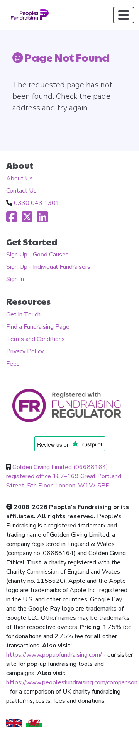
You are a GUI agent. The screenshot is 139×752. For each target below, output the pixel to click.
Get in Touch (23, 314)
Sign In (15, 279)
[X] (27, 219)
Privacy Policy (25, 351)
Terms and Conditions (35, 339)
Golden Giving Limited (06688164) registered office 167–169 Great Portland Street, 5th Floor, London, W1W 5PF (63, 476)
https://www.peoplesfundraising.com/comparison (71, 682)
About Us (19, 178)
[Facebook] (11, 219)
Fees (13, 363)
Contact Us (21, 190)
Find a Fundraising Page (38, 327)
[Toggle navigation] (123, 15)
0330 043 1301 (36, 203)
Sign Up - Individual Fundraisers (48, 267)
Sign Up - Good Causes (37, 254)
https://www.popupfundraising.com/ (54, 655)
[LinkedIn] (42, 219)
